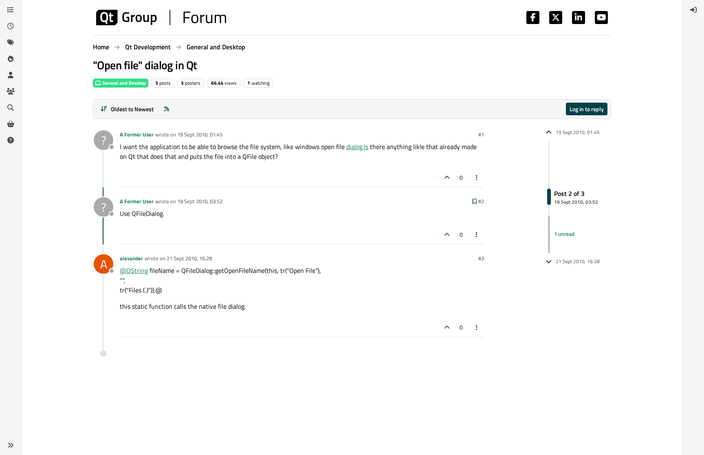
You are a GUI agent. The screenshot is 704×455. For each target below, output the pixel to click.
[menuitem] (693, 9)
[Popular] (10, 58)
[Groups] (10, 91)
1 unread (564, 234)
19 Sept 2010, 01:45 (199, 134)
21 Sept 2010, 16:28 (189, 258)
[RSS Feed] (167, 109)
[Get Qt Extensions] (10, 123)
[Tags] (10, 42)
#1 (481, 134)
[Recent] (10, 26)
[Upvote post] (447, 177)
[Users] (10, 74)
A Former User (137, 134)
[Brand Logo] (161, 17)
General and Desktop (123, 83)
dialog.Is (357, 147)
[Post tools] (477, 177)
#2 (481, 201)
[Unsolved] (10, 140)
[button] (10, 445)
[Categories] (10, 9)
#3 (481, 258)
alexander (131, 258)
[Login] (693, 9)
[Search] (10, 107)
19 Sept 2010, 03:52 (199, 201)
